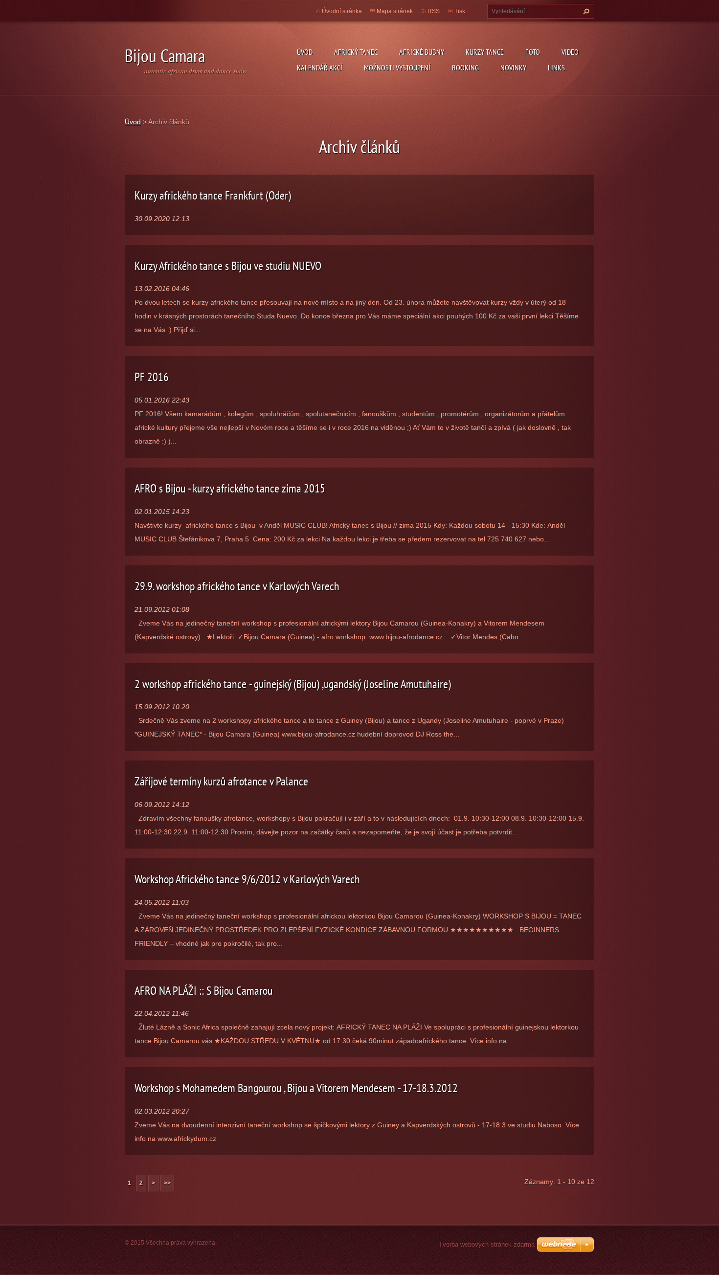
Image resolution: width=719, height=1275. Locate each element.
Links (556, 67)
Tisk (459, 11)
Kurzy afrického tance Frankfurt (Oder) (213, 195)
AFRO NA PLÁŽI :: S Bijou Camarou (203, 990)
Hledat (585, 11)
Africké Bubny (421, 52)
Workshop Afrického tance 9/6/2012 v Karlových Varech (247, 879)
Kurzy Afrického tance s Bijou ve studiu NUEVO (228, 265)
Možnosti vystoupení (397, 67)
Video (570, 52)
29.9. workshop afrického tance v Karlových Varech (237, 586)
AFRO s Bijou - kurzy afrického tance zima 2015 (230, 488)
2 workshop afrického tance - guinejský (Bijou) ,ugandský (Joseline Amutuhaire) (293, 684)
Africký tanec (356, 52)
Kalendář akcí (319, 67)
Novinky (513, 67)
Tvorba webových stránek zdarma (487, 1244)
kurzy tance (485, 52)
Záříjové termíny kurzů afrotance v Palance (221, 781)
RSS (433, 11)
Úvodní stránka (342, 11)
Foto (532, 52)
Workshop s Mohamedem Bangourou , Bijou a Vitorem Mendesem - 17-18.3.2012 (296, 1088)
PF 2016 (152, 376)
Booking (465, 67)
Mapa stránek (395, 11)
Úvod (305, 52)
